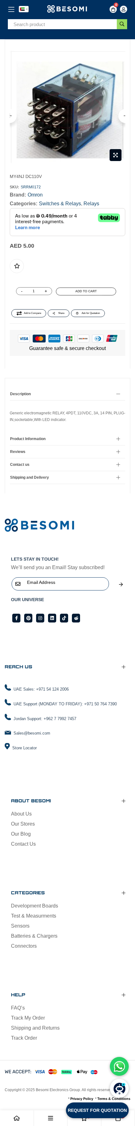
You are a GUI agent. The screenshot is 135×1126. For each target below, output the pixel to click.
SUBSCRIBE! (121, 584)
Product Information (28, 439)
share (61, 313)
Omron (35, 194)
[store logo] (67, 9)
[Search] (122, 24)
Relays (91, 203)
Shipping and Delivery (29, 477)
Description (20, 394)
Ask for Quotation (91, 313)
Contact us (20, 464)
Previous (10, 116)
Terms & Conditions (113, 1099)
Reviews (17, 452)
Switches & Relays (60, 203)
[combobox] (62, 24)
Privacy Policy (81, 1099)
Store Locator (24, 748)
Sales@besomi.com (32, 733)
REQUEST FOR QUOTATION (97, 1110)
